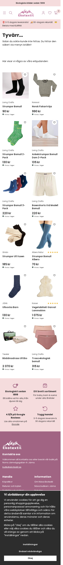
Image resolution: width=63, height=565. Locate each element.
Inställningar (30, 544)
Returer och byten (11, 486)
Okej (30, 558)
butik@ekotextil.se (11, 467)
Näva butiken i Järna (45, 486)
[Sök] (11, 13)
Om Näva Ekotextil (43, 481)
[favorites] (50, 13)
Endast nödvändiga (30, 551)
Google (15, 424)
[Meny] (4, 13)
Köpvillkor (7, 481)
